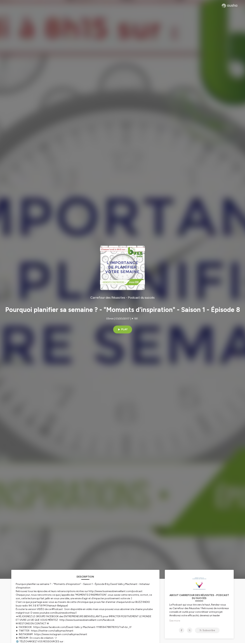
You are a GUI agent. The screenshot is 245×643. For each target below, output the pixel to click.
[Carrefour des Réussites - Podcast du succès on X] (189, 630)
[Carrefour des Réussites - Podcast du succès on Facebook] (181, 630)
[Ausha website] (229, 6)
